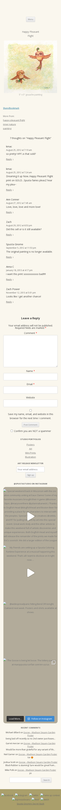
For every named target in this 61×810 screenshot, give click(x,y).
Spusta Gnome (14, 244)
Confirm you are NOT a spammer (32, 431)
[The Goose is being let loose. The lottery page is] (30, 685)
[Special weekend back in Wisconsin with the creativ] (30, 516)
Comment (30, 333)
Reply (9, 159)
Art (30, 448)
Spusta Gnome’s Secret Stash (30, 803)
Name (30, 371)
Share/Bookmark (11, 108)
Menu (30, 19)
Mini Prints (30, 452)
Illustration (30, 456)
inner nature (9, 124)
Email (31, 384)
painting (7, 128)
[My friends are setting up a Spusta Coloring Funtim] (30, 572)
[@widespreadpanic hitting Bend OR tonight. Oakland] (30, 629)
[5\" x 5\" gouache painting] (30, 67)
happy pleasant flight (14, 120)
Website (30, 397)
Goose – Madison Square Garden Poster (37, 754)
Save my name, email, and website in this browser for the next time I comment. (30, 416)
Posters (31, 444)
